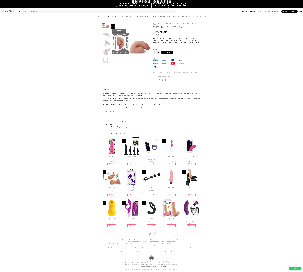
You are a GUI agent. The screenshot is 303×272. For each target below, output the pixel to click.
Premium (161, 74)
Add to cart (167, 52)
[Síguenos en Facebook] (19, 11)
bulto (156, 76)
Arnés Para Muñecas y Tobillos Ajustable (151, 189)
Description (106, 89)
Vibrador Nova (131, 220)
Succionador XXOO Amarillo (111, 220)
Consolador (159, 76)
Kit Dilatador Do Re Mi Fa (132, 158)
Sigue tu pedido (175, 269)
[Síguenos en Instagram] (21, 11)
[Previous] (113, 42)
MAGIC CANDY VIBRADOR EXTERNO (191, 158)
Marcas (194, 23)
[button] (295, 268)
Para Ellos (157, 74)
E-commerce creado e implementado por (152, 266)
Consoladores (111, 17)
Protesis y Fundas (167, 74)
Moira (187, 72)
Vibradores (100, 17)
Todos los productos (199, 17)
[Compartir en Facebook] (154, 80)
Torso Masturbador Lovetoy (112, 189)
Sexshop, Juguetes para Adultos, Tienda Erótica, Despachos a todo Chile (174, 23)
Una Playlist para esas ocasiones (257, 11)
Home (154, 23)
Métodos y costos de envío (153, 269)
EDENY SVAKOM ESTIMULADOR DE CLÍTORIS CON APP (191, 220)
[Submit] (175, 11)
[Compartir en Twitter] (157, 80)
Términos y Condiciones (130, 269)
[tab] (106, 89)
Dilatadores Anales (167, 72)
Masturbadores (164, 17)
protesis (168, 76)
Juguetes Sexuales (175, 72)
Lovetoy (154, 24)
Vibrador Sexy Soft (171, 158)
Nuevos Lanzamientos (193, 72)
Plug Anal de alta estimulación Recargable (151, 220)
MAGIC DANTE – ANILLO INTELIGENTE (151, 158)
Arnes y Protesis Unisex (191, 189)
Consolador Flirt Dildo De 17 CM (171, 220)
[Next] (147, 42)
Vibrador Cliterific (171, 189)
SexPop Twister (111, 158)
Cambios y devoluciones (165, 269)
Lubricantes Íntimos (143, 17)
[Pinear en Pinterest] (162, 80)
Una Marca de (240, 11)
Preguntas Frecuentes (141, 269)
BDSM (154, 17)
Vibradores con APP (179, 17)
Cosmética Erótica (126, 17)
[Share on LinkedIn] (165, 80)
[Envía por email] (159, 80)
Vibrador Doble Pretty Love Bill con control (131, 189)
